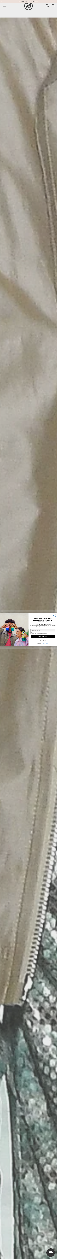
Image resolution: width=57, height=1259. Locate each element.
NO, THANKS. (43, 640)
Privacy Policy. (45, 643)
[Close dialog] (55, 615)
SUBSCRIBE (42, 636)
